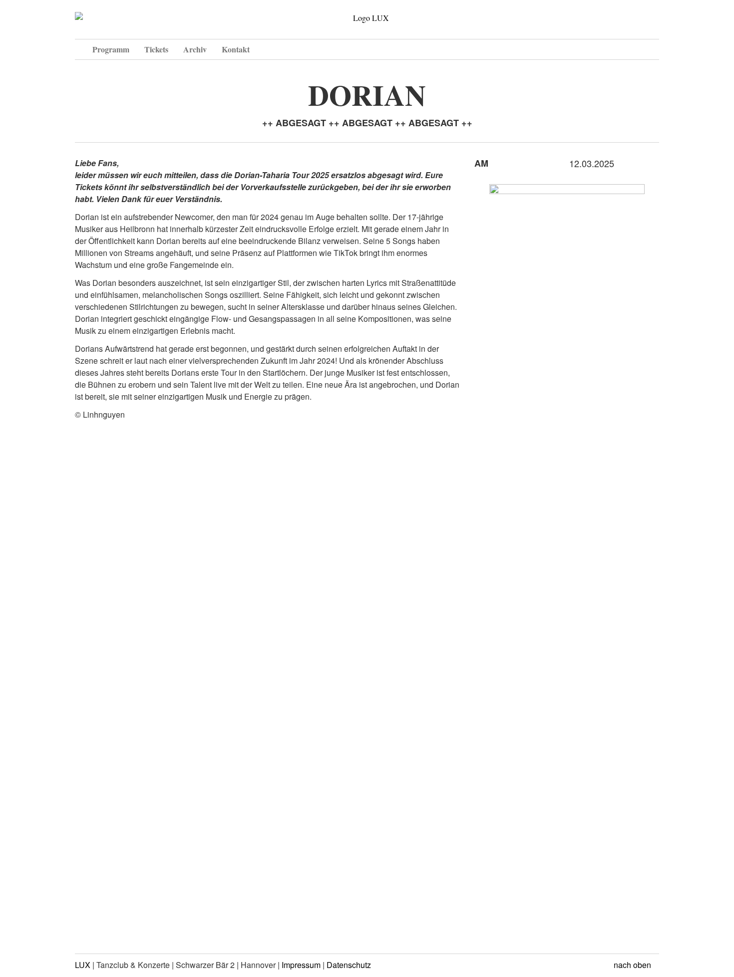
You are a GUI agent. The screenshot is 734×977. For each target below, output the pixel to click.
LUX (82, 965)
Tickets (156, 49)
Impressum (301, 965)
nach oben (633, 965)
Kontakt (236, 49)
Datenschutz (349, 965)
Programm (110, 49)
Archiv (195, 49)
